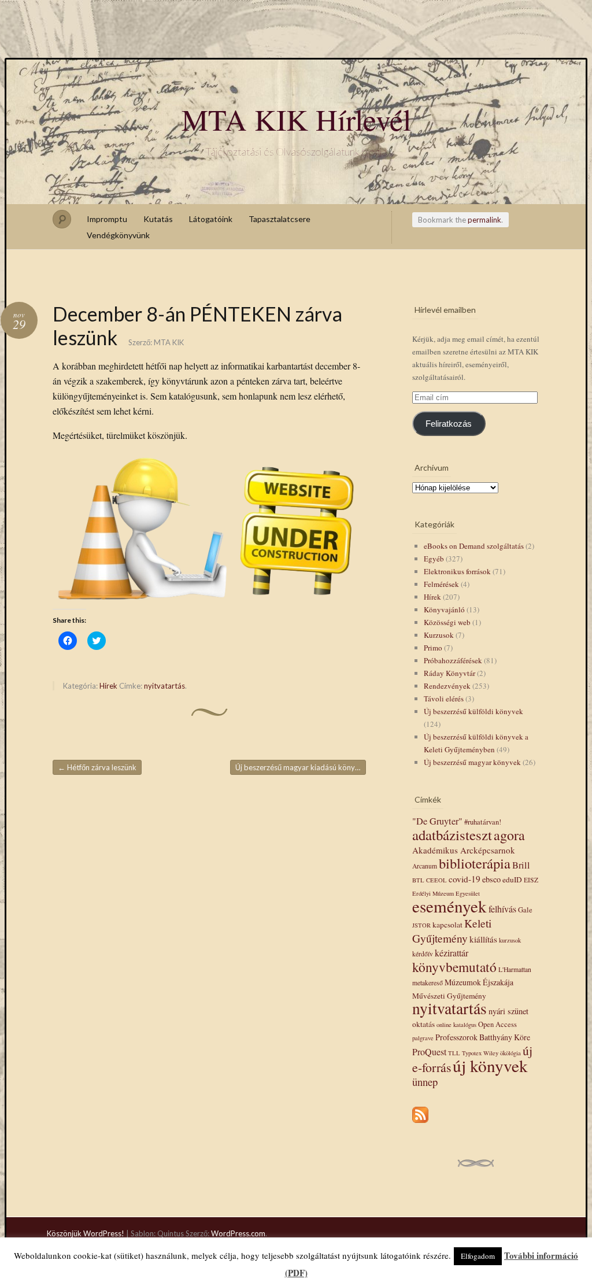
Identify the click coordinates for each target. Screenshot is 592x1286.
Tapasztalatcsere (279, 219)
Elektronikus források (457, 571)
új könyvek (490, 1065)
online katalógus (456, 1025)
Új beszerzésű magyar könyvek (472, 762)
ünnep (425, 1081)
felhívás (502, 909)
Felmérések (441, 584)
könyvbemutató (454, 967)
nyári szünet (508, 1011)
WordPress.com (238, 1233)
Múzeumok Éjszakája (479, 982)
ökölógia (510, 1053)
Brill (521, 865)
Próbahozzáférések (453, 660)
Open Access (497, 1024)
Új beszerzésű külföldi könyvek (473, 711)
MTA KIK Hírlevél (296, 119)
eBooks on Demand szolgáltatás (474, 546)
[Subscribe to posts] (420, 1123)
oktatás (423, 1024)
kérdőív (422, 953)
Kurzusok (439, 635)
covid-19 (464, 879)
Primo (433, 647)
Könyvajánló (444, 609)
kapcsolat (447, 924)
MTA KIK (169, 342)
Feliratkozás (449, 423)
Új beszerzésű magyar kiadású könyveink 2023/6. (300, 767)
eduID (512, 879)
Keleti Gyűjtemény (451, 930)
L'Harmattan (514, 969)
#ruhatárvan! (482, 822)
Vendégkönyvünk (118, 235)
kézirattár (451, 953)
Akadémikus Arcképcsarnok (463, 850)
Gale (525, 910)
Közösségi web (447, 622)
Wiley (490, 1053)
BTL (418, 880)
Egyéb (434, 558)
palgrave (423, 1038)
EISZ (531, 879)
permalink (484, 219)
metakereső (427, 982)
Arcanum (424, 866)
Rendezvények (447, 686)
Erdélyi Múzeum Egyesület (446, 893)
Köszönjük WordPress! (85, 1233)
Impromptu (107, 219)
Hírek (108, 685)
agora (509, 835)
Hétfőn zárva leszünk (97, 767)
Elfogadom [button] (478, 1256)
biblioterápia (474, 863)
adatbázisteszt (452, 834)
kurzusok (510, 940)
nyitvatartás (164, 685)
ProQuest (429, 1051)
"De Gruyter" (437, 821)
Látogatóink (210, 219)
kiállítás (483, 939)
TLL (454, 1053)
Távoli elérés (444, 698)
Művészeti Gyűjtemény (449, 996)
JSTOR (421, 925)
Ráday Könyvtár (449, 673)
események (449, 906)
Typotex (472, 1053)
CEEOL (436, 880)
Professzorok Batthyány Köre (482, 1037)
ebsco (491, 879)
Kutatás (158, 219)
